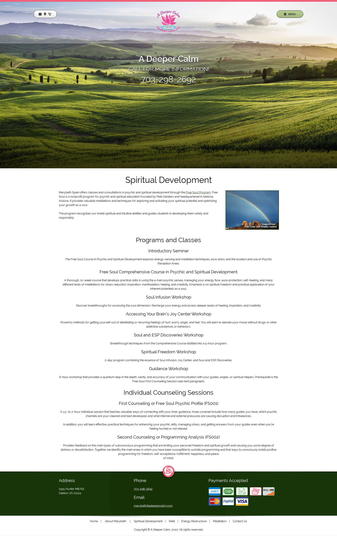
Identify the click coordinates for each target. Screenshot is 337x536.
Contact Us (240, 521)
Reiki (172, 521)
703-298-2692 (168, 79)
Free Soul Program (198, 192)
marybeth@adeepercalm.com (153, 505)
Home (94, 521)
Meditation (219, 521)
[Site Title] (168, 21)
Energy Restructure (194, 521)
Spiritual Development (148, 521)
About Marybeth (115, 521)
